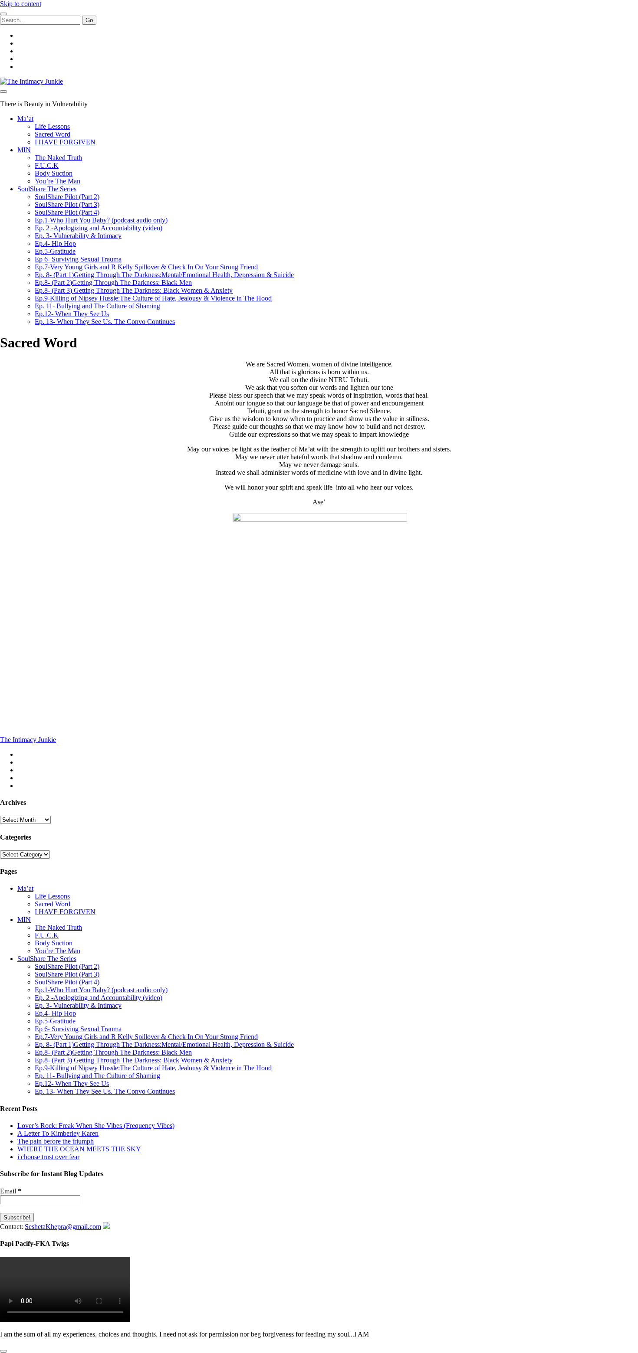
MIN (24, 150)
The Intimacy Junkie (28, 739)
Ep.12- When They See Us (72, 313)
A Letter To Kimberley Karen (58, 1133)
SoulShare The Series (46, 189)
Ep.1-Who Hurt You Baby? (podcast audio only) (101, 220)
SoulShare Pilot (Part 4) (67, 212)
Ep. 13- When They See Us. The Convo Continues (105, 321)
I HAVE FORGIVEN (65, 142)
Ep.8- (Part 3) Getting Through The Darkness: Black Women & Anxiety (134, 290)
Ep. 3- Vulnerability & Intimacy (78, 235)
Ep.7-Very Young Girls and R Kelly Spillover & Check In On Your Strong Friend (146, 267)
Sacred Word (52, 134)
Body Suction (53, 173)
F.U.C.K (47, 165)
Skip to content (20, 3)
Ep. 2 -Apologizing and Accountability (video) (98, 228)
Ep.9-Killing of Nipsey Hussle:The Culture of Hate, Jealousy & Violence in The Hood (153, 298)
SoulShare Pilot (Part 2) (67, 196)
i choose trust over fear (48, 1156)
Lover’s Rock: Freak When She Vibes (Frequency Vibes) (95, 1125)
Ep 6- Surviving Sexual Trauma (78, 259)
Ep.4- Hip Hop (55, 243)
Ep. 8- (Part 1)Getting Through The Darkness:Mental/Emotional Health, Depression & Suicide (164, 274)
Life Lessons (52, 126)
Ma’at (25, 118)
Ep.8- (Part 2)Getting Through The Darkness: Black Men (113, 282)
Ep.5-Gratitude (55, 251)
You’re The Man (57, 181)
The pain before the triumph (55, 1141)
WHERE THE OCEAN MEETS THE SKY (79, 1149)
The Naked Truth (58, 157)
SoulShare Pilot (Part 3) (67, 204)
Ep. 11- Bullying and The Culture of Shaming (97, 306)
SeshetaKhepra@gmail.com (63, 1226)
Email (10, 1191)
